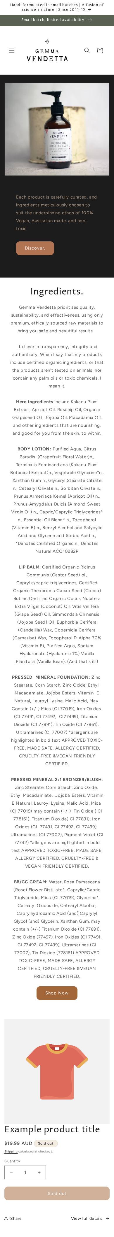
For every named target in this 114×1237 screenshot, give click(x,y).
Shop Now (57, 993)
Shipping (11, 1151)
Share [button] (16, 1218)
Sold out (57, 1193)
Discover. (35, 248)
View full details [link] (87, 1218)
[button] (11, 50)
